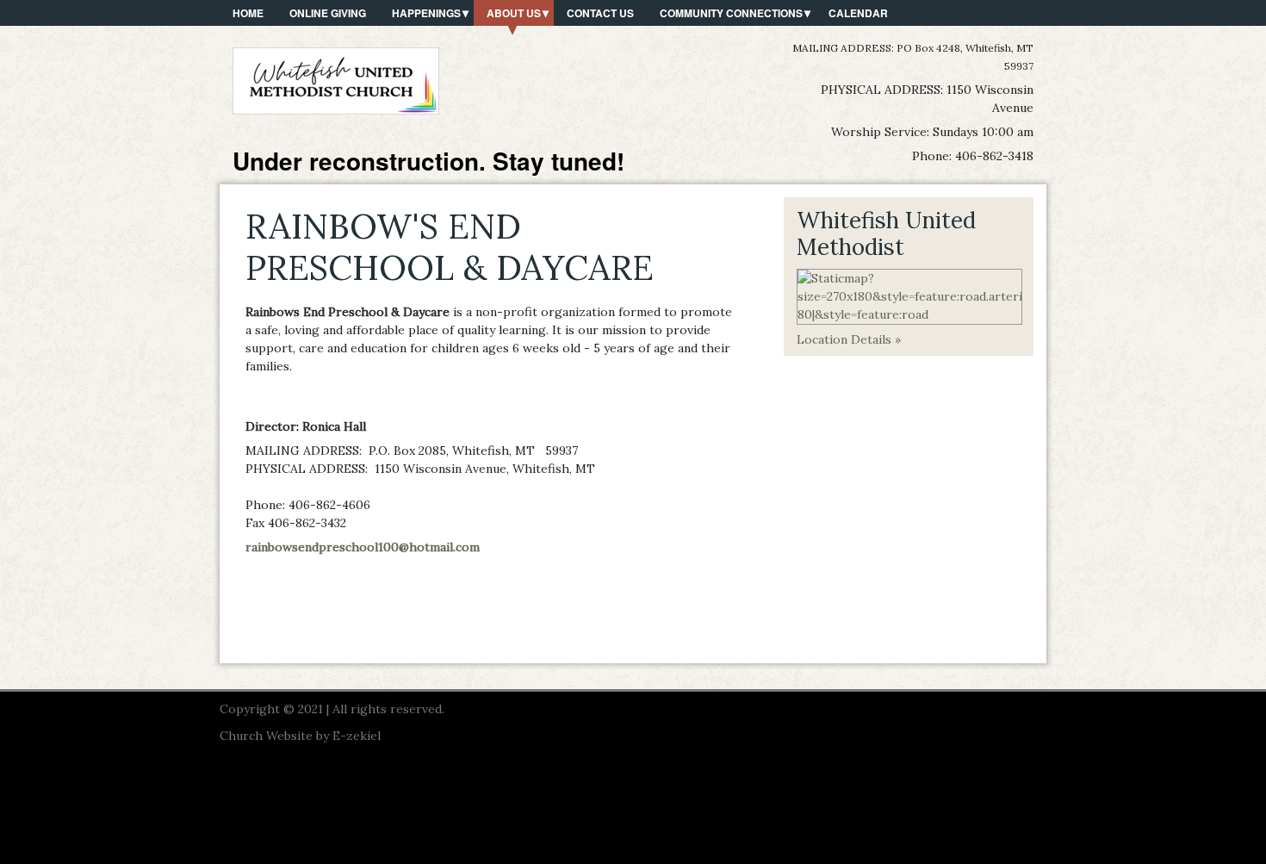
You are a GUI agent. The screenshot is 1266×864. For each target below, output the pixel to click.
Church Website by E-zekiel (300, 735)
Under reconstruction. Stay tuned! (428, 160)
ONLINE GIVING (327, 13)
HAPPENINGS (426, 13)
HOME (248, 13)
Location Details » (849, 339)
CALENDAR (858, 13)
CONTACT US (600, 13)
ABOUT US (514, 13)
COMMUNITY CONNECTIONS (731, 13)
